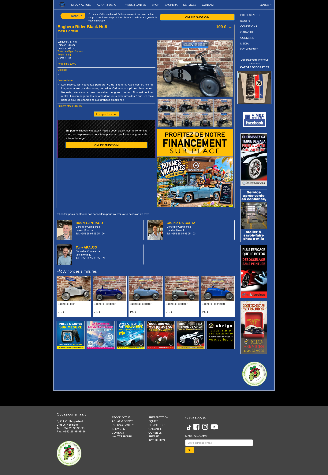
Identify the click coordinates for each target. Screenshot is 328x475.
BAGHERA (171, 4)
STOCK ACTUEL (81, 4)
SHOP (155, 4)
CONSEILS (247, 37)
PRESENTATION (250, 15)
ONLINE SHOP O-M (197, 17)
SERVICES (189, 4)
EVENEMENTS (249, 49)
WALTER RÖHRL (122, 436)
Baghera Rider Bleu (213, 303)
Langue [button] (265, 4)
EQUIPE (245, 20)
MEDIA (244, 43)
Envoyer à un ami (106, 114)
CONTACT (208, 4)
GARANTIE (247, 32)
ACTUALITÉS (156, 440)
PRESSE (153, 436)
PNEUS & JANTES (135, 4)
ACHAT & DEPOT (107, 4)
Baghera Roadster (105, 303)
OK (190, 450)
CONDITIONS (248, 26)
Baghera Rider (66, 303)
